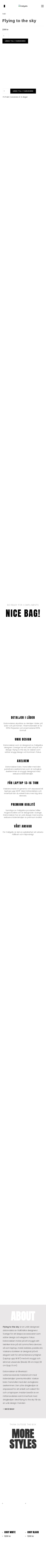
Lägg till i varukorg (15, 41)
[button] (5, 55)
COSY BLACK (33, 1532)
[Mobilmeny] (42, 6)
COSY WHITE (10, 1532)
